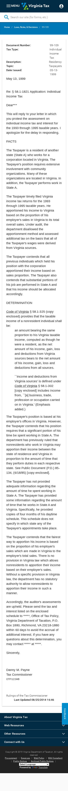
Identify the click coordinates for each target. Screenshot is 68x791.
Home (7, 27)
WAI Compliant (55, 758)
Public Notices (20, 761)
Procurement (11, 758)
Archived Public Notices (42, 761)
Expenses (25, 758)
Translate (43, 767)
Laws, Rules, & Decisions (26, 27)
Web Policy (39, 758)
